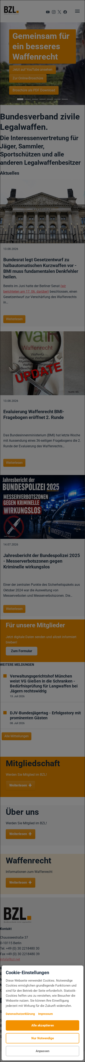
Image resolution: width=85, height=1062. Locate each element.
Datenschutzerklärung (20, 1013)
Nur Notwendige (42, 1038)
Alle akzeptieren (42, 1025)
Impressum (45, 1013)
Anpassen (42, 1051)
